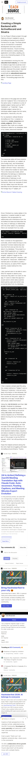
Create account (21, 2)
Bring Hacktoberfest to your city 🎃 (12, 589)
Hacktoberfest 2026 (9, 705)
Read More (5, 541)
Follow (14, 620)
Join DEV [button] (5, 754)
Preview (15, 558)
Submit (7, 558)
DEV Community (15, 647)
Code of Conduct (9, 563)
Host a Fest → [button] (6, 606)
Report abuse (19, 563)
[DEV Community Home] (6, 2)
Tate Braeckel (9, 18)
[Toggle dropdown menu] (25, 453)
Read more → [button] (6, 716)
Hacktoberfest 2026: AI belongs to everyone (12, 695)
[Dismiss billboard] (26, 719)
